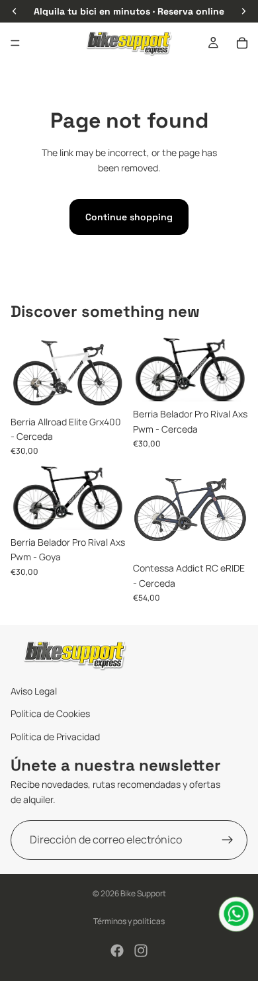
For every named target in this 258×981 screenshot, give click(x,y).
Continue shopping (129, 217)
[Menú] (15, 43)
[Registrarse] (227, 840)
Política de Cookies (50, 714)
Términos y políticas (129, 921)
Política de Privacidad (55, 736)
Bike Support (143, 893)
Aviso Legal (34, 691)
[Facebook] (117, 951)
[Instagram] (141, 951)
